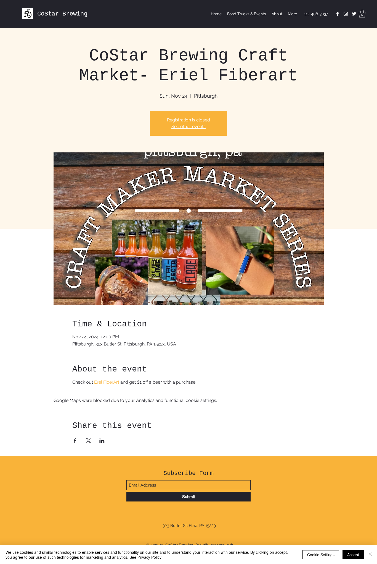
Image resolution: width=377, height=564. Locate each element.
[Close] (370, 555)
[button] (362, 14)
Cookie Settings (320, 554)
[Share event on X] (88, 440)
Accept (353, 554)
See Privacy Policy (145, 557)
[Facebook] (337, 14)
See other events (188, 126)
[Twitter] (354, 14)
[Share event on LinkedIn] (102, 440)
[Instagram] (346, 14)
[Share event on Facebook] (75, 440)
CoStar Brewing (62, 14)
